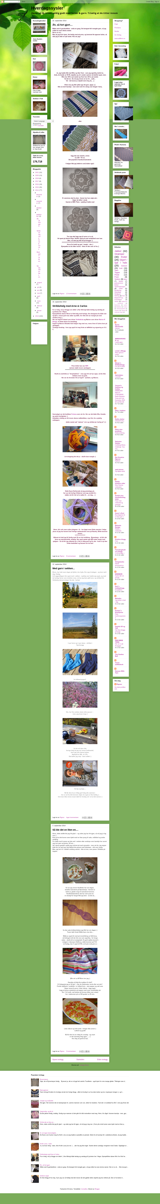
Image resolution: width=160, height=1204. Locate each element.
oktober (39, 208)
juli (38, 287)
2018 (37, 178)
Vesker (117, 279)
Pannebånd (118, 299)
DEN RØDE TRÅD (119, 641)
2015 (37, 187)
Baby (125, 279)
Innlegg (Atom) (84, 1065)
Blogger (97, 1189)
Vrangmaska (119, 562)
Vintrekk (117, 310)
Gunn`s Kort (119, 513)
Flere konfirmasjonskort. (120, 616)
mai (38, 293)
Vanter (121, 281)
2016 (37, 184)
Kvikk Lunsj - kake (46, 1144)
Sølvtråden (119, 375)
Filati (116, 24)
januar (39, 310)
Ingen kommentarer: (72, 817)
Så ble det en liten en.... (65, 829)
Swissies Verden (118, 442)
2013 (37, 316)
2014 (37, 190)
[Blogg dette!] (83, 294)
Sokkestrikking (119, 433)
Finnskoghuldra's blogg (120, 550)
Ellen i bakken (120, 410)
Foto (116, 541)
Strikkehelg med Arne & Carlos (69, 306)
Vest (123, 296)
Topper (117, 273)
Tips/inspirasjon (120, 286)
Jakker (118, 251)
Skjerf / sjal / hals (121, 261)
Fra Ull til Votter (120, 366)
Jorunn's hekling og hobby (119, 387)
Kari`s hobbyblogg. (120, 587)
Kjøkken (117, 461)
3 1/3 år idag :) (119, 553)
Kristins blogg (120, 539)
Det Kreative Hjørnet (119, 458)
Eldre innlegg (102, 1059)
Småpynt (118, 294)
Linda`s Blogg (120, 351)
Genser (124, 266)
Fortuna (74, 414)
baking (123, 310)
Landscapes (119, 342)
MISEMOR (118, 574)
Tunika (125, 307)
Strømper (119, 254)
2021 (37, 172)
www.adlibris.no (120, 38)
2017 (37, 181)
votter (121, 288)
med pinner (119, 469)
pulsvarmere (119, 283)
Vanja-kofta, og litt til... (47, 1111)
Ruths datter (119, 419)
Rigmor (119, 684)
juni (38, 290)
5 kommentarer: (71, 1051)
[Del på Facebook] (87, 294)
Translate (40, 125)
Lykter (125, 305)
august (39, 282)
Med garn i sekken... (63, 568)
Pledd (117, 275)
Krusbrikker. (119, 590)
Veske (116, 301)
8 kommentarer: (71, 556)
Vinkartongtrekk (121, 308)
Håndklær (118, 292)
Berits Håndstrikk (119, 325)
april (38, 296)
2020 (37, 175)
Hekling (117, 296)
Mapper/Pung (119, 298)
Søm (116, 270)
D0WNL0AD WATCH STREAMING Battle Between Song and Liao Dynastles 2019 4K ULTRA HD (120, 396)
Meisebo (118, 598)
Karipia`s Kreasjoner (119, 611)
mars (39, 301)
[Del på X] (85, 294)
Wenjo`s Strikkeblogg (120, 364)
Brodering (118, 290)
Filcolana (118, 28)
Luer (121, 268)
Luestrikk (118, 377)
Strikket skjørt (44, 1176)
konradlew (84, 1189)
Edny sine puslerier (118, 430)
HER (86, 366)
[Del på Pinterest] (89, 294)
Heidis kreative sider (120, 482)
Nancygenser (44, 1090)
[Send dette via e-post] (81, 294)
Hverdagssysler (47, 8)
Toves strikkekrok (119, 663)
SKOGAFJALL (119, 421)
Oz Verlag (118, 35)
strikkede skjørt (119, 312)
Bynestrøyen (44, 1079)
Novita (117, 31)
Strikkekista (79, 319)
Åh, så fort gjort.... (62, 24)
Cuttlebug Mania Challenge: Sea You (120, 447)
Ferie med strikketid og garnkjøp (119, 502)
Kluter (124, 257)
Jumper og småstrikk (46, 1101)
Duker (117, 285)
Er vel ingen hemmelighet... (48, 1133)
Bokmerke (117, 305)
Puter (117, 277)
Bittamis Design (118, 526)
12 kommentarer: (71, 293)
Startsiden (80, 1059)
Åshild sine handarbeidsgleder (120, 497)
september (38, 215)
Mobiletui (118, 307)
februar (39, 306)
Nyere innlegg (57, 1059)
